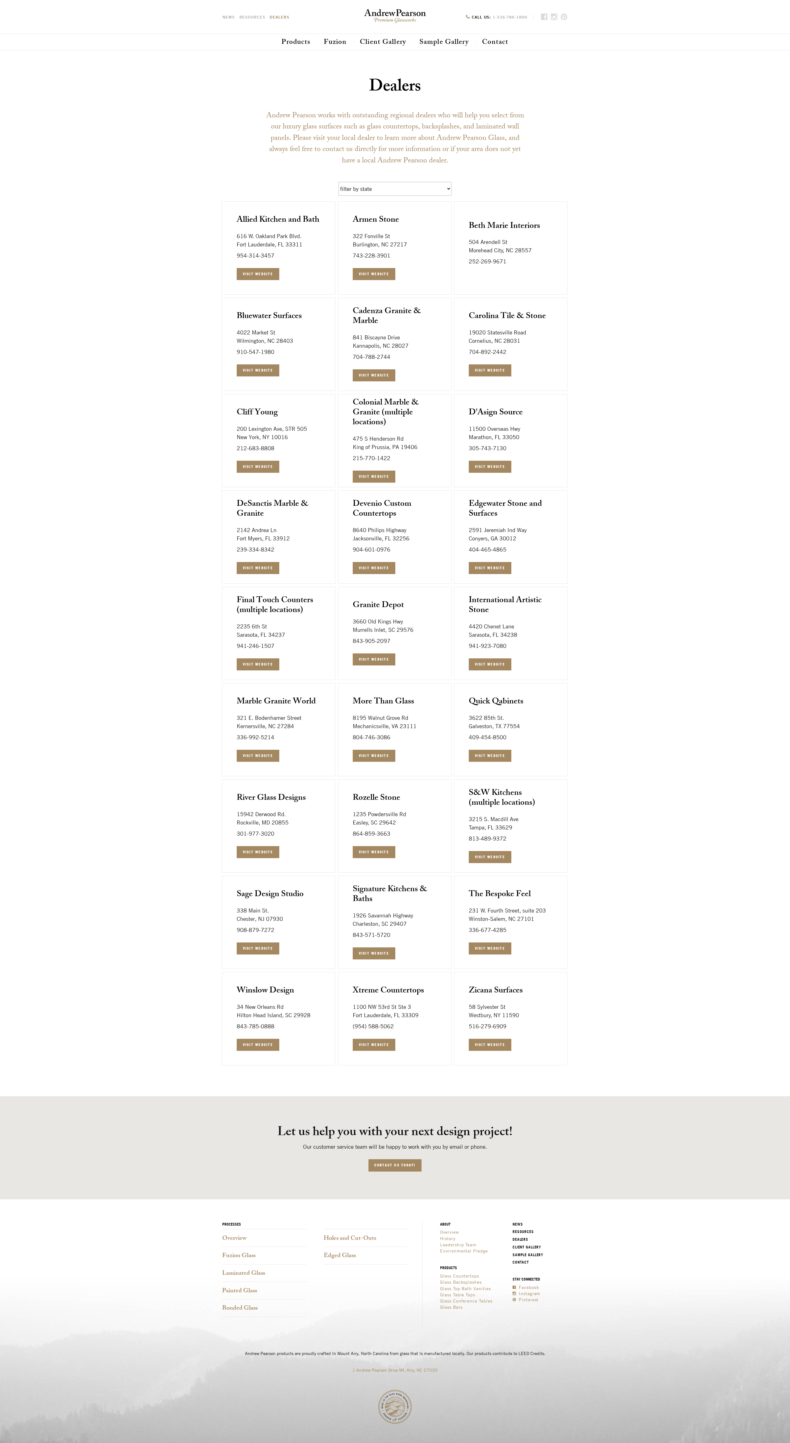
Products (295, 42)
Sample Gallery (444, 42)
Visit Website (258, 274)
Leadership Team (458, 1244)
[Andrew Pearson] (9, 45)
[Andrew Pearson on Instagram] (554, 17)
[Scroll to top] (783, 40)
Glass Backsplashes (461, 1282)
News (228, 17)
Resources (252, 17)
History (447, 1238)
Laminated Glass (243, 1273)
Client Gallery (383, 42)
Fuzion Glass (239, 1256)
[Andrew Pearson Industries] (395, 16)
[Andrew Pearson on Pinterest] (564, 17)
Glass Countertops (459, 1275)
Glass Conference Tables (466, 1300)
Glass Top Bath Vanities (465, 1288)
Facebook (528, 1287)
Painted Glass (239, 1291)
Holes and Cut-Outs (350, 1238)
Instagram (528, 1293)
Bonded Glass (240, 1308)
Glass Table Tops (457, 1294)
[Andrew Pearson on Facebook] (544, 17)
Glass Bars (451, 1307)
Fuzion (335, 42)
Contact (495, 42)
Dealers (279, 17)
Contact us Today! (394, 1165)
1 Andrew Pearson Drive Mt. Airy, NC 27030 (395, 1370)
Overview (234, 1238)
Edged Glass (340, 1256)
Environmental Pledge (464, 1250)
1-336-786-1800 (510, 17)
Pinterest (527, 1299)
